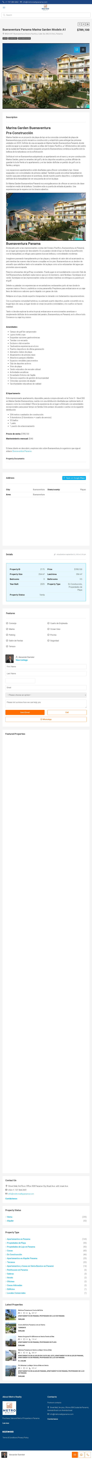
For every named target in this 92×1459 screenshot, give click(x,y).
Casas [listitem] (10, 1251)
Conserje (12, 623)
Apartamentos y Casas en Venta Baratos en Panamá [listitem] (30, 1266)
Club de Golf (13, 38)
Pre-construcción (24, 38)
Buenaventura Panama (22, 451)
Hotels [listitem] (10, 1277)
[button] (79, 24)
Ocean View (55, 629)
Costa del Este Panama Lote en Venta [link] (31, 1325)
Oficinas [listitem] (10, 1281)
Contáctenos (11, 1198)
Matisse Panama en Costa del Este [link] (30, 1310)
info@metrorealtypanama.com (21, 1194)
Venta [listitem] (9, 1217)
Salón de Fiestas (16, 641)
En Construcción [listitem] (14, 1254)
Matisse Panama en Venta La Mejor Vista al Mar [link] (35, 1350)
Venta (5, 38)
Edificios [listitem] (11, 1289)
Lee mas (6, 1423)
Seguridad (54, 641)
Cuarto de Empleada (58, 623)
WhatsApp (47, 719)
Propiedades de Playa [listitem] (16, 1243)
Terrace (12, 646)
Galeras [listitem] (10, 1274)
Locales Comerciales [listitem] (16, 1293)
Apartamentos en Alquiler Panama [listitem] (22, 1258)
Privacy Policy (23, 1438)
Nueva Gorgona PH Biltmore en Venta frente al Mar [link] (36, 1336)
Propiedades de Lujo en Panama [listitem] (21, 1247)
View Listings (22, 660)
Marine (12, 629)
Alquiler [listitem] (10, 1221)
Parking (12, 635)
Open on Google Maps (75, 478)
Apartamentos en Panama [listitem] (18, 1239)
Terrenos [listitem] (11, 1262)
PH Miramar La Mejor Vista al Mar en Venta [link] (33, 1365)
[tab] (77, 50)
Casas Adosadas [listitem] (14, 1285)
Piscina (53, 635)
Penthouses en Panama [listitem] (17, 1270)
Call (67, 712)
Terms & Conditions (10, 1438)
